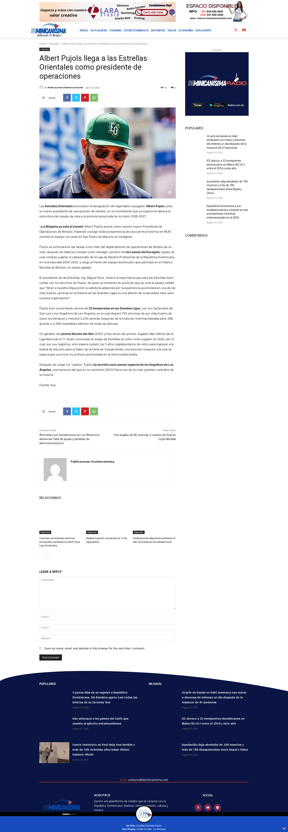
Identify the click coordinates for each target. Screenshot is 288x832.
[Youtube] (244, 30)
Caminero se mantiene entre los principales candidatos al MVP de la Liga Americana (59, 542)
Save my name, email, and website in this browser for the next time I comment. (94, 648)
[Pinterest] (85, 98)
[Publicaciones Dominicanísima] (41, 87)
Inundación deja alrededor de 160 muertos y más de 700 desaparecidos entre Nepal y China (215, 747)
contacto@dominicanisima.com (148, 780)
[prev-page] (41, 555)
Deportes (54, 43)
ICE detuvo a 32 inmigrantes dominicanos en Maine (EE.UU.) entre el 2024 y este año (226, 164)
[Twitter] (235, 30)
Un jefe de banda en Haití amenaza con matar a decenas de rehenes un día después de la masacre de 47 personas (214, 697)
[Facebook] (67, 98)
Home (42, 43)
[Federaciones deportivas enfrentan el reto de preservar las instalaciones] (154, 519)
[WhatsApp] (94, 98)
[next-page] (48, 555)
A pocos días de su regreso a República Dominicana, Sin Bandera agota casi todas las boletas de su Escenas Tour (104, 697)
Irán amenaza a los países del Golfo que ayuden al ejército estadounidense (100, 721)
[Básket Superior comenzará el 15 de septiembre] (107, 519)
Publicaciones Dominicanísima (65, 87)
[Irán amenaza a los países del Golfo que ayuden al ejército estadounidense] (54, 726)
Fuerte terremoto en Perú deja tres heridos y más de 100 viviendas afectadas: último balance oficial (103, 749)
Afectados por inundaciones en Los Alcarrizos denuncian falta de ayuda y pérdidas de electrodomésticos (69, 439)
